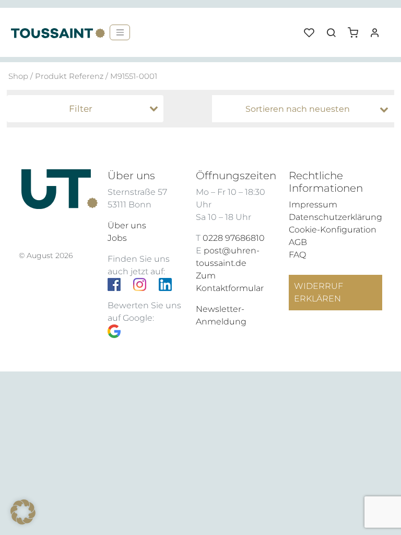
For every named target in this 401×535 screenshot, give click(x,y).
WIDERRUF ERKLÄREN (318, 292)
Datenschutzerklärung (335, 217)
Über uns (127, 225)
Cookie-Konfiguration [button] (332, 230)
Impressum (313, 205)
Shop (18, 76)
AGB (298, 242)
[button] (356, 29)
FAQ (297, 255)
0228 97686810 (234, 238)
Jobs (117, 238)
